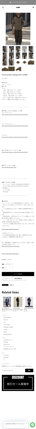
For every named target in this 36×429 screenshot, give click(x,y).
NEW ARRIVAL (7, 317)
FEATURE (6, 342)
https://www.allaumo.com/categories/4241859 (15, 125)
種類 (3, 264)
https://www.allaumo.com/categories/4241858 (15, 114)
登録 (29, 370)
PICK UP (6, 319)
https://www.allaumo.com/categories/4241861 (15, 137)
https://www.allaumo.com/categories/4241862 (15, 152)
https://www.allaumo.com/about (11, 246)
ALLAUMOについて (8, 339)
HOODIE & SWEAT (8, 327)
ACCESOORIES (8, 334)
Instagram (6, 355)
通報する (12, 285)
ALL (5, 322)
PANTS (5, 332)
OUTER (6, 329)
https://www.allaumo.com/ (9, 167)
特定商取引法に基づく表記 (10, 348)
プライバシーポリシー (9, 346)
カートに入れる (18, 274)
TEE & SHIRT (7, 324)
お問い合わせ (7, 344)
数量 (3, 267)
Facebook (6, 357)
